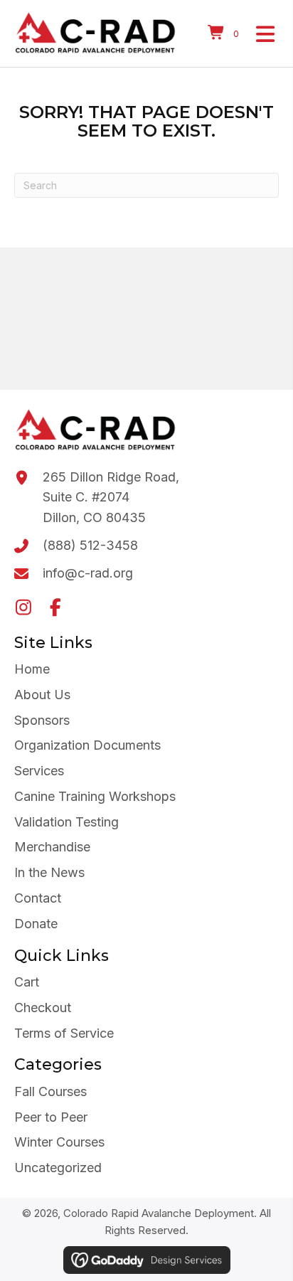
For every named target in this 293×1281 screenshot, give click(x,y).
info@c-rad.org (88, 572)
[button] (23, 607)
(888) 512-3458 (90, 545)
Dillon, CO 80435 (94, 517)
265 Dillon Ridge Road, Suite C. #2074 (111, 487)
